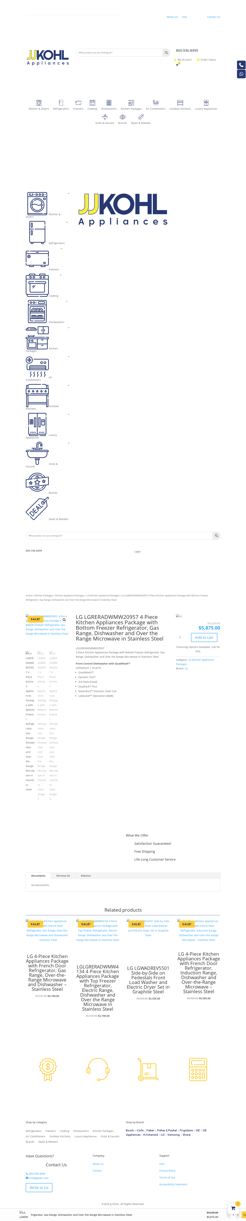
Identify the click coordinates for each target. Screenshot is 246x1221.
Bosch (130, 1130)
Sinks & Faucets (104, 123)
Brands (122, 123)
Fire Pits (30, 29)
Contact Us (213, 17)
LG (186, 668)
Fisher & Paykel (167, 1130)
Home (29, 595)
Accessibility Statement (173, 1184)
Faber (150, 1130)
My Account (185, 59)
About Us (172, 17)
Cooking (92, 108)
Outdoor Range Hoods (185, 6)
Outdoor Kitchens (180, 108)
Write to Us (39, 1187)
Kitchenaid (150, 1134)
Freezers (78, 108)
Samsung (173, 1134)
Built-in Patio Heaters (38, 22)
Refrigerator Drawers (38, 14)
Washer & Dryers (39, 108)
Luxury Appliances (206, 108)
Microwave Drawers (86, 9)
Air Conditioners (156, 108)
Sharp (187, 1134)
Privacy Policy (167, 1170)
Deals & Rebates (141, 123)
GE (198, 1130)
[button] (64, 620)
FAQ (184, 17)
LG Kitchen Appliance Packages (102, 595)
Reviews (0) (63, 875)
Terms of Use (167, 1177)
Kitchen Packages (131, 108)
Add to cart (204, 637)
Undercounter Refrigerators (42, 7)
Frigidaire (186, 1130)
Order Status (208, 59)
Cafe (140, 1130)
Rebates (86, 875)
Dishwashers (109, 108)
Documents (38, 875)
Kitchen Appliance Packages (69, 595)
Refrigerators (61, 108)
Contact (97, 1170)
